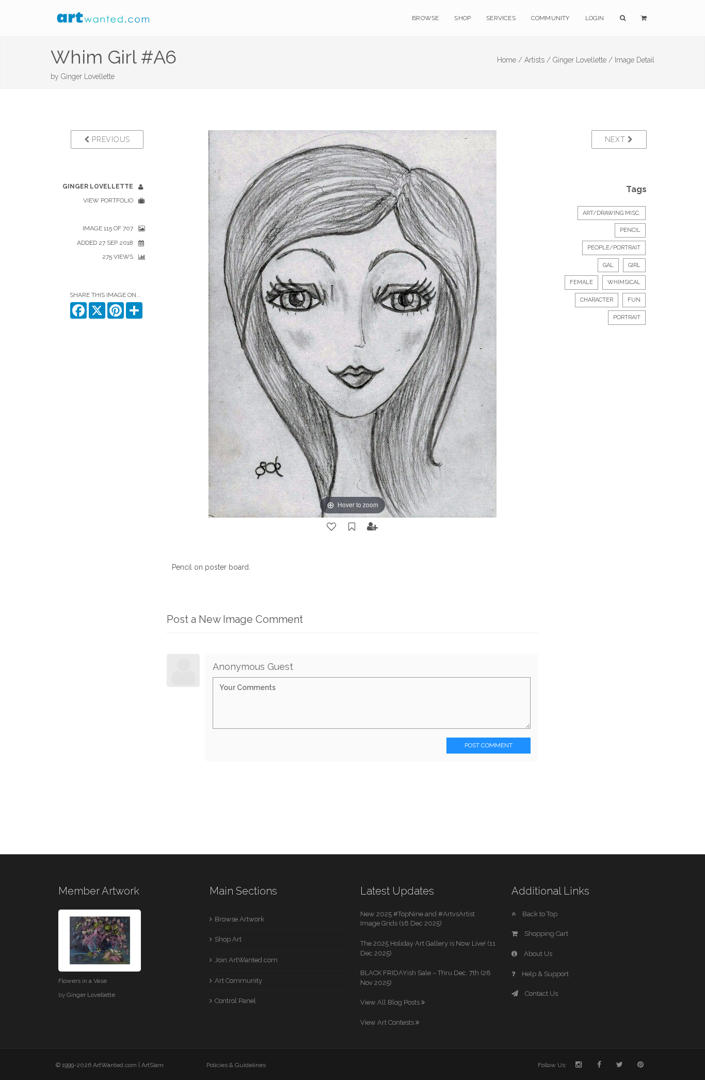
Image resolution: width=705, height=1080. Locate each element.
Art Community (238, 980)
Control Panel (235, 1001)
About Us (537, 954)
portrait (626, 317)
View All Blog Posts (390, 1002)
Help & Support (544, 974)
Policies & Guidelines (236, 1065)
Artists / (537, 60)
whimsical (623, 282)
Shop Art (228, 939)
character (596, 299)
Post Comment (488, 745)
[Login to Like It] (332, 527)
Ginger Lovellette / (583, 60)
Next (616, 139)
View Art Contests (387, 1022)
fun (634, 299)
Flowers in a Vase (82, 980)
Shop (462, 18)
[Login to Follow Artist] (372, 527)
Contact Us (540, 993)
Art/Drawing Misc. (611, 213)
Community (550, 18)
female (581, 282)
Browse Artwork (239, 919)
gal (608, 265)
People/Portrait (613, 247)
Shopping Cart (545, 933)
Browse (425, 18)
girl (634, 265)
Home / (509, 60)
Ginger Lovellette (88, 76)
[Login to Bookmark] (352, 527)
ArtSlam (152, 1065)
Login (594, 18)
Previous (110, 139)
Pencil (630, 230)
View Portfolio (108, 200)
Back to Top (539, 914)
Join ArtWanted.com (246, 960)
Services (501, 18)
